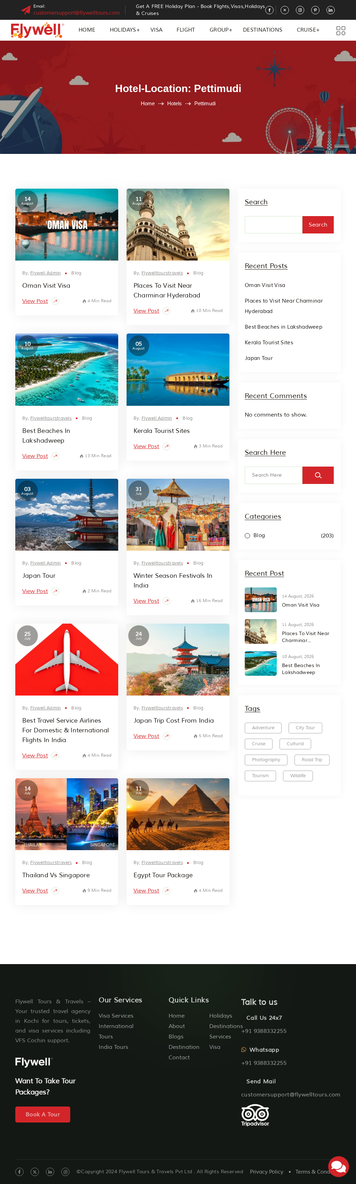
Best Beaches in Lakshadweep (283, 327)
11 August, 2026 (298, 624)
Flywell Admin (45, 273)
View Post (35, 301)
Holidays (123, 30)
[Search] (318, 475)
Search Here (265, 453)
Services (220, 1036)
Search (256, 202)
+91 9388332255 (264, 1031)
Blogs (176, 1036)
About (177, 1026)
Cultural (295, 744)
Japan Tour (38, 575)
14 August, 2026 (298, 596)
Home (87, 30)
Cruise (306, 30)
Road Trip (312, 760)
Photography (266, 760)
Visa (157, 30)
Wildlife (298, 776)
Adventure (263, 728)
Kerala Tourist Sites (162, 431)
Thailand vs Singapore (56, 875)
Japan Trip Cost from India (174, 720)
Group (219, 30)
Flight (186, 30)
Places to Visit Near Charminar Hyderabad (305, 637)
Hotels (174, 103)
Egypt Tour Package (163, 875)
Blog (76, 273)
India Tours (113, 1047)
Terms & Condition (318, 1172)
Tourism (260, 776)
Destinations (263, 30)
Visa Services (116, 1015)
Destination (184, 1047)
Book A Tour (43, 1114)
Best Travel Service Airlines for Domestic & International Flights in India (65, 730)
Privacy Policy (266, 1172)
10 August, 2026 (298, 656)
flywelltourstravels (162, 273)
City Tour (305, 728)
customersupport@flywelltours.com (76, 13)
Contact (179, 1057)
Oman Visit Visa (46, 285)
